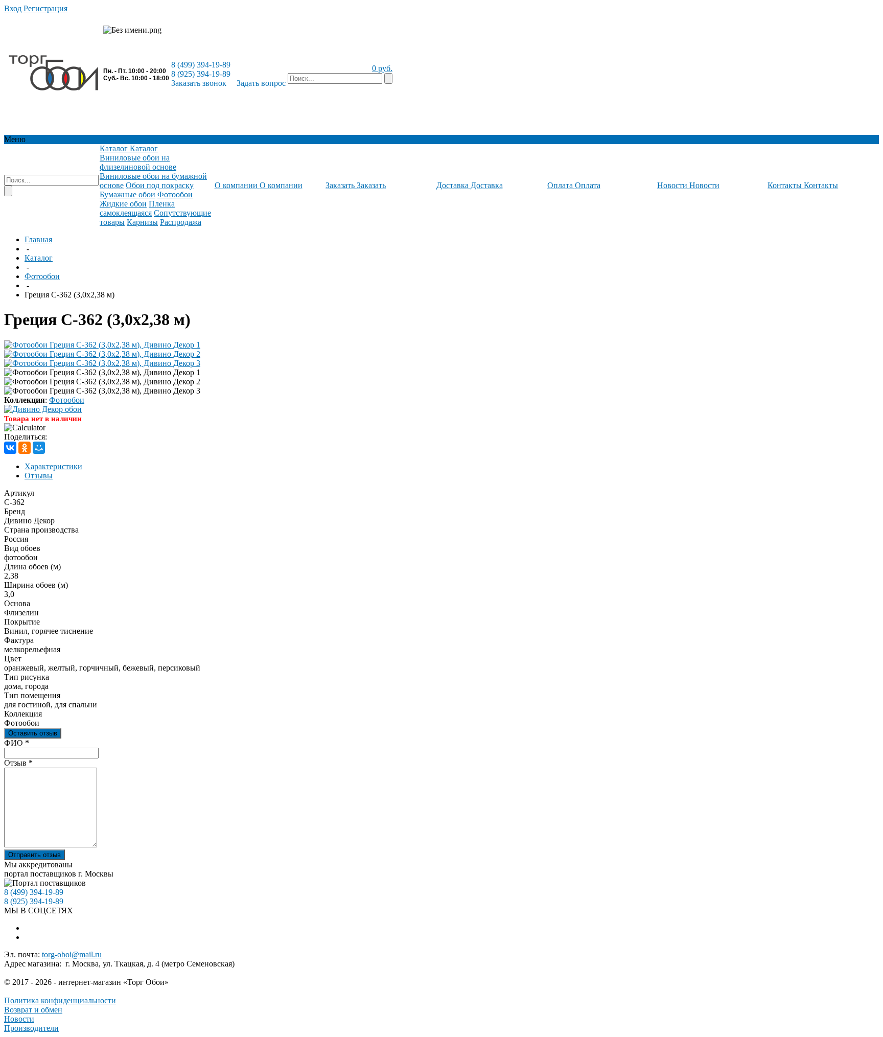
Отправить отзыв (34, 855)
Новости (19, 1019)
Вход (12, 8)
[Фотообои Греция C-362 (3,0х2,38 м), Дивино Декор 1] (102, 344)
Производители (31, 1028)
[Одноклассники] (24, 448)
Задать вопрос (261, 83)
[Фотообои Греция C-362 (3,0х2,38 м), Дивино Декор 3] (102, 363)
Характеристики (53, 466)
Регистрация (45, 8)
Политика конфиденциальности (60, 1000)
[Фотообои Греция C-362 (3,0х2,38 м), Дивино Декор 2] (102, 354)
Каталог (39, 258)
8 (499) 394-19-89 (200, 64)
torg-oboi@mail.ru (72, 954)
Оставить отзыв (32, 733)
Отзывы (39, 475)
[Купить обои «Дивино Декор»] (43, 409)
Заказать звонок (198, 83)
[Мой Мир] (39, 448)
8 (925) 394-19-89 (200, 74)
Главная (38, 239)
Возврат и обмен (33, 1009)
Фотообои (42, 276)
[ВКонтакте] (10, 448)
